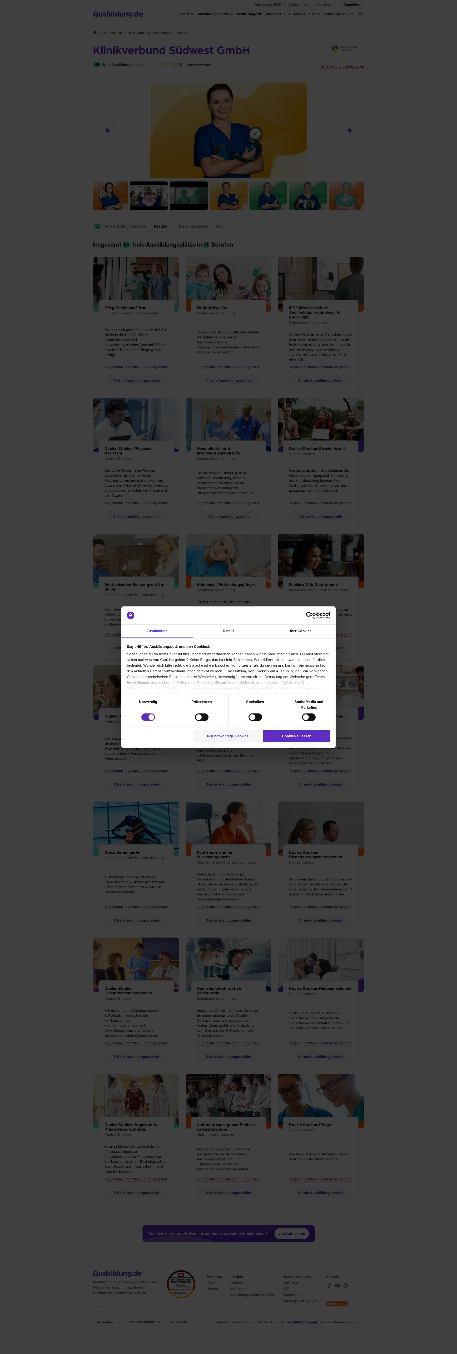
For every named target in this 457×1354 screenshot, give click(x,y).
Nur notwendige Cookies (227, 736)
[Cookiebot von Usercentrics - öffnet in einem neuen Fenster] (309, 615)
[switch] (202, 717)
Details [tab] (228, 631)
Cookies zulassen (296, 736)
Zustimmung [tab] (157, 631)
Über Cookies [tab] (299, 631)
